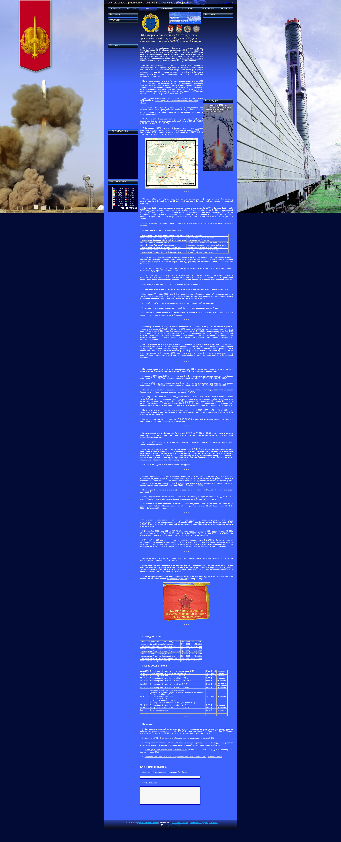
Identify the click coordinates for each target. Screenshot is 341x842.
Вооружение (167, 8)
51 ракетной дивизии (191, 223)
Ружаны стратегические (147, 823)
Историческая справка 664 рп (159, 743)
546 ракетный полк (150, 223)
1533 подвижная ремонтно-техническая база (176, 101)
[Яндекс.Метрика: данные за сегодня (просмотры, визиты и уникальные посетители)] (170, 825)
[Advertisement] (123, 89)
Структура (148, 8)
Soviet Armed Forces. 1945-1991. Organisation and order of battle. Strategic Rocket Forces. (183, 757)
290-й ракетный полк (223, 576)
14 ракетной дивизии (177, 579)
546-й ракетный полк (215, 216)
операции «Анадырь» (167, 210)
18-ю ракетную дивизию (168, 346)
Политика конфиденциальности (204, 823)
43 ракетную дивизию (192, 58)
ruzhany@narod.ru (180, 823)
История (131, 8)
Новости (225, 8)
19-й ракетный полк (197, 490)
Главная (115, 8)
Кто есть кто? (187, 8)
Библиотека (208, 8)
